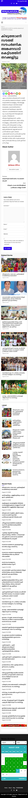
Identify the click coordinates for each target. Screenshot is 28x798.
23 (3, 771)
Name (5, 224)
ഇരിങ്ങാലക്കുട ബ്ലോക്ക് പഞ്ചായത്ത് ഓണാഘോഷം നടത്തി (13, 709)
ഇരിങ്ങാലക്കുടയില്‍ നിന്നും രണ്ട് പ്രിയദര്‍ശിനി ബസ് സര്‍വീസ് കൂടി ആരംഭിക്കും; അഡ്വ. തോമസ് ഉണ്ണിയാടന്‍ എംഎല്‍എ (14, 313)
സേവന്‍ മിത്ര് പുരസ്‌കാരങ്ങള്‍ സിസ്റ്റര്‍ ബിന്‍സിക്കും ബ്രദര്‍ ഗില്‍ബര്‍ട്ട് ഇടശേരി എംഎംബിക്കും (14, 288)
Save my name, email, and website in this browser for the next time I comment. (14, 242)
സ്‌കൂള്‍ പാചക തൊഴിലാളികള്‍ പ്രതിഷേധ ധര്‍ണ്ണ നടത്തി (16, 185)
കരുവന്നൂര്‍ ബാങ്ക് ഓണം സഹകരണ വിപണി (13, 179)
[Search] (26, 22)
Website (6, 234)
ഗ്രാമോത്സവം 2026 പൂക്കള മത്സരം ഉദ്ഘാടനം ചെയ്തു (12, 666)
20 (17, 767)
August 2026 (14, 747)
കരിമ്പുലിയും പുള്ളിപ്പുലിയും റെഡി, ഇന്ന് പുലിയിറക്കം (6, 423)
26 (14, 771)
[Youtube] (9, 93)
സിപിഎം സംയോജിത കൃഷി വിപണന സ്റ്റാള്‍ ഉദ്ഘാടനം (13, 693)
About (10, 788)
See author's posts (14, 169)
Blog (14, 788)
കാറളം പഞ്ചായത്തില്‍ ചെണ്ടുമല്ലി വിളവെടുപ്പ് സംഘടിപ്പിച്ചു (14, 387)
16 (3, 767)
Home (5, 788)
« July (4, 778)
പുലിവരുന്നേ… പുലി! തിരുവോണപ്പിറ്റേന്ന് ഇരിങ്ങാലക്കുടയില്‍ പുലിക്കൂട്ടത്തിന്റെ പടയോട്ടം (10, 648)
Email (5, 229)
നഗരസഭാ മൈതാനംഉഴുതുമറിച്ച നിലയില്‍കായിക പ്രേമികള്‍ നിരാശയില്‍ (12, 554)
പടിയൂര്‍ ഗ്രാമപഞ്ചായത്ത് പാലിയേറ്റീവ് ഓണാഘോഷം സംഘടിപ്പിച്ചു (14, 686)
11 (10, 763)
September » (22, 778)
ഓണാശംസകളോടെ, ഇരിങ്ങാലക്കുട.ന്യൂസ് (9, 563)
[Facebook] (3, 93)
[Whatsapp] (6, 93)
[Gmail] (14, 93)
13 (17, 763)
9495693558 (19, 788)
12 (14, 763)
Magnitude (21, 794)
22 (25, 767)
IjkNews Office (14, 165)
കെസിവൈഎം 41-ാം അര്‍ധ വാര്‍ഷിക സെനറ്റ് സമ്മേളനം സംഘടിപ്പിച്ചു (14, 364)
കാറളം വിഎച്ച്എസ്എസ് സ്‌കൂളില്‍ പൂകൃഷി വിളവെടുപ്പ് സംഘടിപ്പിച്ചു (13, 701)
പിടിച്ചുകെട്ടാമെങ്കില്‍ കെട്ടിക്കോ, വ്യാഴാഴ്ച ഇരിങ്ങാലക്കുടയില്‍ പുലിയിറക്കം (6, 445)
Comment (6, 206)
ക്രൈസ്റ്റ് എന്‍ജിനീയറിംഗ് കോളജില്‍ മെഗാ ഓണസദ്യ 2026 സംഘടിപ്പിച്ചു (13, 717)
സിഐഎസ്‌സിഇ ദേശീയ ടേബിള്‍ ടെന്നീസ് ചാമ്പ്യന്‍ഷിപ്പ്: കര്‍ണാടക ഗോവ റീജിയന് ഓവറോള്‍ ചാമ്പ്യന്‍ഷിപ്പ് (12, 676)
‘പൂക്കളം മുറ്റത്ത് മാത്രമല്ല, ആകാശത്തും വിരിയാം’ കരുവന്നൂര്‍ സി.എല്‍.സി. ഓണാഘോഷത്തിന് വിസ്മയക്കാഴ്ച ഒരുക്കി (6, 458)
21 (21, 767)
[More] (19, 93)
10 (6, 763)
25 (10, 771)
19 (14, 767)
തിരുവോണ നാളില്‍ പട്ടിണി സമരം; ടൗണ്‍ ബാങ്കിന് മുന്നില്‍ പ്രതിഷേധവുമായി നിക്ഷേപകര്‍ (6, 434)
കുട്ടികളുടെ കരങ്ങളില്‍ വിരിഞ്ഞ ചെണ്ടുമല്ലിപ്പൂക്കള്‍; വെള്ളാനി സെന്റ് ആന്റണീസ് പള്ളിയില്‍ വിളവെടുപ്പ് (13, 505)
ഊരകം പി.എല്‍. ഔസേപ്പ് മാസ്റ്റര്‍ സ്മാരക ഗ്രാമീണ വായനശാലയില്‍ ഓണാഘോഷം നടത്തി (13, 620)
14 (21, 763)
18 (10, 767)
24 (6, 771)
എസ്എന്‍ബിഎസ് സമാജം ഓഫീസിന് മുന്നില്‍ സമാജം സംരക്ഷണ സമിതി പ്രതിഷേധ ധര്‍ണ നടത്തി (14, 339)
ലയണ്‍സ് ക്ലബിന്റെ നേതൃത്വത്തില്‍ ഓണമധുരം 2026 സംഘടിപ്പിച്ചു (13, 628)
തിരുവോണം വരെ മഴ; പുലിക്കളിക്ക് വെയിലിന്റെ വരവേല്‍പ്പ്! (14, 265)
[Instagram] (11, 93)
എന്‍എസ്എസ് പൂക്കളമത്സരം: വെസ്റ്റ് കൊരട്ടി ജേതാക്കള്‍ (14, 658)
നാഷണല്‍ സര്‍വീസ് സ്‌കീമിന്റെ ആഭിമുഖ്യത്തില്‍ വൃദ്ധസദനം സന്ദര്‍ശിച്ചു (12, 637)
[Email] (17, 93)
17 (6, 767)
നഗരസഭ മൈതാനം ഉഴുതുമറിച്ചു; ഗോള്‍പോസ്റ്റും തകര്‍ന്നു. (6, 472)
